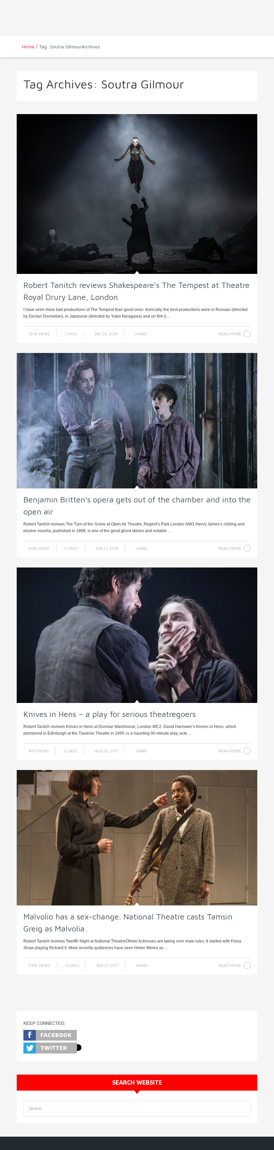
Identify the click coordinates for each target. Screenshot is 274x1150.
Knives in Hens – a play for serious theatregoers (109, 714)
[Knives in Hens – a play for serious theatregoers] (137, 635)
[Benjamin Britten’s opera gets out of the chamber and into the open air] (137, 420)
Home (28, 46)
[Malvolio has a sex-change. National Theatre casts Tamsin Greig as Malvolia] (137, 837)
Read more (230, 333)
